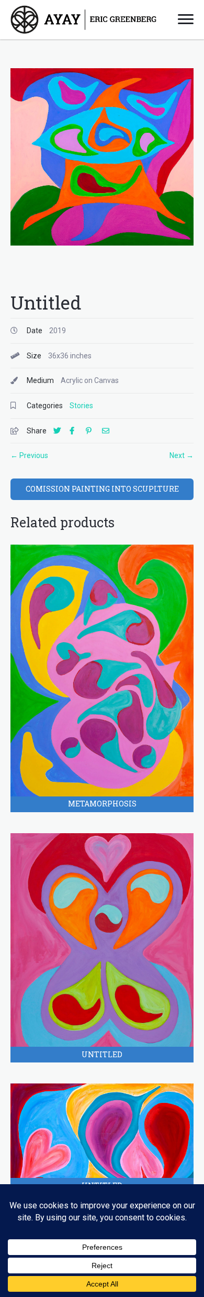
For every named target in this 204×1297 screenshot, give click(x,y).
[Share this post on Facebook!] (77, 431)
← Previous (29, 455)
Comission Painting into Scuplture (102, 489)
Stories (81, 405)
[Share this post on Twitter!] (60, 431)
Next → (181, 455)
